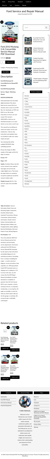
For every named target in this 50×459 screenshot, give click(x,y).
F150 (25, 131)
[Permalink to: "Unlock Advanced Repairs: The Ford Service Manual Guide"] (28, 50)
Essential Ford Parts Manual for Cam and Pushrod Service (39, 39)
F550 (25, 139)
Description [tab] (6, 72)
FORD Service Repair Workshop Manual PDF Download (40, 417)
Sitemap (24, 5)
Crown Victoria (28, 106)
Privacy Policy (11, 1)
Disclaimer (20, 1)
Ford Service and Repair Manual (25, 11)
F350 (25, 137)
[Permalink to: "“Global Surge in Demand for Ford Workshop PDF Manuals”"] (28, 81)
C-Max (26, 101)
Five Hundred (28, 145)
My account (37, 421)
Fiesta (26, 142)
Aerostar (26, 96)
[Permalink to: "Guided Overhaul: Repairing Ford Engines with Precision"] (28, 61)
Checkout (17, 5)
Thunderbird (27, 172)
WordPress (25, 456)
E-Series (26, 109)
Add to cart (10, 62)
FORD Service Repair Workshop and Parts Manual (41, 412)
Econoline (26, 112)
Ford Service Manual (6, 402)
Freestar (26, 153)
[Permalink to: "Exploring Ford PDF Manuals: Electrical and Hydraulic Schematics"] (28, 71)
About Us (4, 5)
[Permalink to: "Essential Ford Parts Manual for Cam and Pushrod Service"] (28, 40)
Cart (11, 5)
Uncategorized (28, 181)
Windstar (26, 184)
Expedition (27, 126)
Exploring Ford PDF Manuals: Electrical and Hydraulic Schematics (40, 70)
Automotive (4, 396)
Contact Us (28, 1)
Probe (26, 164)
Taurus (26, 170)
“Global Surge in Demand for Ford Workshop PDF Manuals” (40, 80)
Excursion (26, 123)
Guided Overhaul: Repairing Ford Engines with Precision (39, 60)
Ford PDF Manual (5, 399)
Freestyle (26, 156)
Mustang (8, 67)
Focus (25, 150)
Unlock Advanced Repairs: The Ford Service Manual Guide (39, 50)
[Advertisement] (10, 196)
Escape (26, 120)
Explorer (26, 129)
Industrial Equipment (6, 405)
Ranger (26, 167)
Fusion (26, 159)
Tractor (26, 175)
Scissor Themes (34, 454)
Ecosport (26, 115)
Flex (25, 148)
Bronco (26, 98)
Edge (25, 117)
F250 (25, 134)
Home (3, 1)
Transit (26, 178)
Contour (26, 104)
